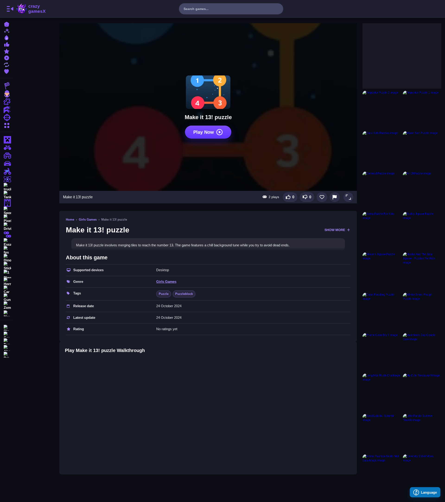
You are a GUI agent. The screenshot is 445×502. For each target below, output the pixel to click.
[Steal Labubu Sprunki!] (381, 433)
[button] (348, 197)
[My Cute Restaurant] (422, 392)
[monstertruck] (6, 156)
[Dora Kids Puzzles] (381, 150)
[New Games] (6, 30)
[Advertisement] (397, 52)
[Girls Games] (6, 94)
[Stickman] (6, 266)
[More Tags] (6, 313)
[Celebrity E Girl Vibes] (422, 473)
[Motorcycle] (6, 171)
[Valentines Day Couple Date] (422, 352)
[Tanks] (6, 195)
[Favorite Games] (6, 71)
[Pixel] (6, 219)
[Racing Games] (6, 86)
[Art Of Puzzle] (422, 190)
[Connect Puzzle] (381, 190)
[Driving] (6, 227)
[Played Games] (6, 57)
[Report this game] (335, 197)
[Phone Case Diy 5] (381, 352)
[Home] (6, 23)
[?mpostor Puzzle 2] (381, 110)
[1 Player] (6, 274)
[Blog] (6, 327)
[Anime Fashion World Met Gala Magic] (381, 473)
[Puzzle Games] (6, 102)
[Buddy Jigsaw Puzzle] (422, 231)
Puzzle (163, 294)
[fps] (6, 250)
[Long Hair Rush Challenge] (381, 392)
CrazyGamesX (35, 9)
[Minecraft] (6, 140)
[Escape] (6, 242)
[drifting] (6, 163)
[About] (6, 347)
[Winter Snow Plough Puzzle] (422, 312)
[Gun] (6, 298)
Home (70, 219)
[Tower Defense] (6, 203)
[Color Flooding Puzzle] (381, 312)
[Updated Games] (6, 64)
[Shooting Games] (6, 117)
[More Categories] (6, 124)
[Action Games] (6, 110)
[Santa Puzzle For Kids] (381, 231)
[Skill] (6, 179)
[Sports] (6, 211)
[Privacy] (6, 354)
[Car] (6, 290)
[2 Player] (6, 234)
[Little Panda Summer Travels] (422, 433)
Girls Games (88, 219)
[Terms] (6, 340)
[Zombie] (6, 306)
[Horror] (6, 282)
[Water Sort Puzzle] (422, 150)
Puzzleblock (184, 294)
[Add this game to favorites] (322, 197)
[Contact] (6, 334)
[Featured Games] (6, 50)
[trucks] (6, 187)
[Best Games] (6, 37)
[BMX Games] (6, 148)
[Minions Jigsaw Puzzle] (381, 271)
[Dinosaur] (6, 258)
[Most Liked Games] (6, 44)
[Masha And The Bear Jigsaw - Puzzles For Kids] (422, 271)
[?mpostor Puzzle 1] (422, 110)
